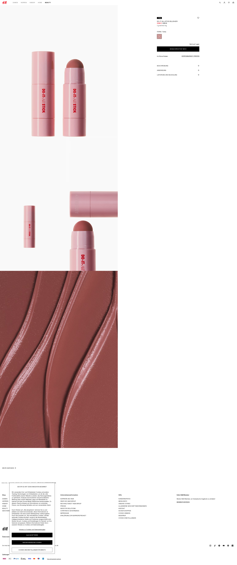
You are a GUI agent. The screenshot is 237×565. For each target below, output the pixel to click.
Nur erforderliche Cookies (32, 542)
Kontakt (121, 508)
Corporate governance (69, 511)
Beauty (48, 2)
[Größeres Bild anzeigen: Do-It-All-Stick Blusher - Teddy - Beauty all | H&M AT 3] (88, 226)
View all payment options (54, 559)
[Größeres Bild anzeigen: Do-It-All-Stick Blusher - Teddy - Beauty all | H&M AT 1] (59, 93)
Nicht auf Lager (194, 44)
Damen (15, 2)
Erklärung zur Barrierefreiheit (73, 515)
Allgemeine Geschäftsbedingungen (132, 506)
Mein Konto (122, 501)
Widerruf (122, 515)
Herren (24, 2)
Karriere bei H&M (67, 499)
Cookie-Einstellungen (127, 518)
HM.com (4, 483)
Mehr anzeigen (8, 468)
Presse (63, 506)
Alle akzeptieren (32, 535)
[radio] (159, 36)
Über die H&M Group (68, 501)
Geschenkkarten (9, 511)
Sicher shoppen (124, 511)
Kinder (32, 2)
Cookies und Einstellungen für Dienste (32, 550)
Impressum (64, 513)
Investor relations (68, 508)
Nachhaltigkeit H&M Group (70, 503)
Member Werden (183, 502)
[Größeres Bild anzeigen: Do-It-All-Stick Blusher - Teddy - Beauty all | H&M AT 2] (29, 226)
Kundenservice (124, 499)
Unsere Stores (124, 503)
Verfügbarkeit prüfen (190, 56)
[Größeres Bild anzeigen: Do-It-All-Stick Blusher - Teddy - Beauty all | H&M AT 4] (59, 359)
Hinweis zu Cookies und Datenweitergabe (32, 529)
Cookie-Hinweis (124, 513)
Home (40, 2)
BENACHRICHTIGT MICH (178, 49)
